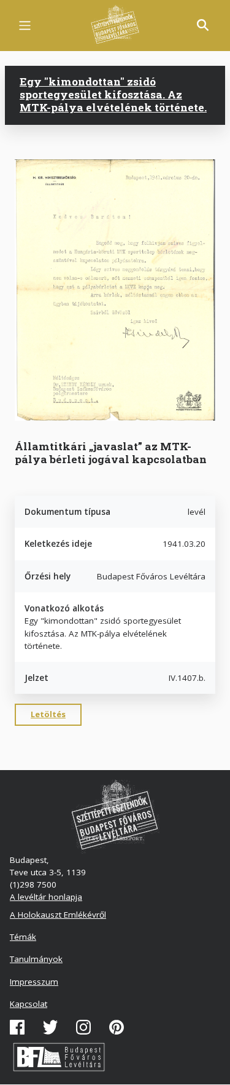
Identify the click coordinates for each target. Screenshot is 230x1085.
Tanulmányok (36, 958)
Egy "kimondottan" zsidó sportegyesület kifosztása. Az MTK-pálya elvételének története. (113, 94)
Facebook (17, 1027)
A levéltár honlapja (46, 896)
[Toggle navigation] (25, 25)
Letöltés (48, 714)
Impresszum (34, 981)
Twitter (50, 1027)
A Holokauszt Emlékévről (58, 914)
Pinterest (116, 1027)
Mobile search (203, 25)
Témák (23, 936)
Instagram (83, 1027)
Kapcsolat (28, 1003)
